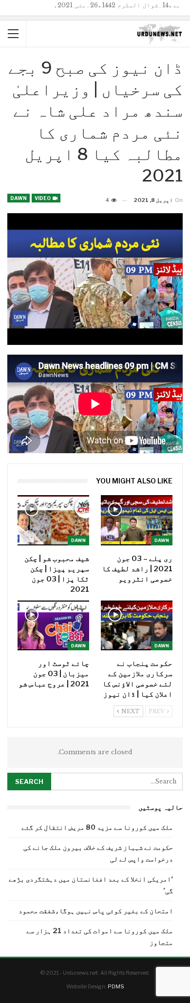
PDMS (116, 986)
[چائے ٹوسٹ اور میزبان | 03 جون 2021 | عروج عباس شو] (53, 626)
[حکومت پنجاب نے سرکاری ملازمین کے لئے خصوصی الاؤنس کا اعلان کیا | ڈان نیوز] (136, 626)
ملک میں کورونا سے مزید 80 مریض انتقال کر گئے (97, 827)
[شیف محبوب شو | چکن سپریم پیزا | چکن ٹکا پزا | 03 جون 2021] (53, 520)
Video (43, 198)
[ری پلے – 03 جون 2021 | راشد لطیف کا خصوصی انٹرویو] (136, 520)
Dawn (18, 198)
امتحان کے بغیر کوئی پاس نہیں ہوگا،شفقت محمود (96, 910)
